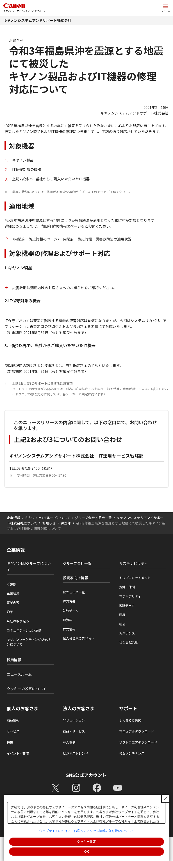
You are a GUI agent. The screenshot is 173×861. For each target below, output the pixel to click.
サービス (13, 731)
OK (86, 851)
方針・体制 (127, 587)
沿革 (10, 611)
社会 (122, 624)
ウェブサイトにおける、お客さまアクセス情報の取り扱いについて (86, 831)
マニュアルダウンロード (136, 731)
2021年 (65, 523)
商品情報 (13, 720)
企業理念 (13, 593)
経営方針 (69, 601)
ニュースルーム (19, 674)
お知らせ (49, 523)
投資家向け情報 (75, 577)
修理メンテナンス (131, 753)
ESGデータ (127, 605)
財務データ (71, 610)
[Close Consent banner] (165, 798)
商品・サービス (74, 731)
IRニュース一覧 (74, 592)
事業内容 (13, 602)
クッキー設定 (86, 841)
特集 (10, 742)
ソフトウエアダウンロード (138, 742)
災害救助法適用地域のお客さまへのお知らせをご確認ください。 (64, 287)
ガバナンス (127, 633)
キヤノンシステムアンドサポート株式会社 (37, 20)
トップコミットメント (135, 577)
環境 (122, 614)
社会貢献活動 (128, 642)
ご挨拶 (11, 584)
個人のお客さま (22, 708)
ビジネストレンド (75, 753)
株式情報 (69, 629)
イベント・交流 (18, 753)
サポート (128, 708)
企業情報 (13, 517)
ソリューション (74, 720)
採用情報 (14, 659)
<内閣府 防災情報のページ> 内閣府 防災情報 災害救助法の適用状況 (72, 239)
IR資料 (67, 620)
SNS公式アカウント (86, 775)
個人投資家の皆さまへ (78, 638)
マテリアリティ (130, 596)
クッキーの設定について (26, 688)
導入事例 (69, 742)
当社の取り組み (18, 621)
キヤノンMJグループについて (47, 517)
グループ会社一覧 (77, 563)
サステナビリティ (133, 563)
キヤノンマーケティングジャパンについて (28, 641)
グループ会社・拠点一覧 (93, 517)
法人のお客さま (78, 708)
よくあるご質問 (130, 720)
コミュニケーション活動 (24, 630)
